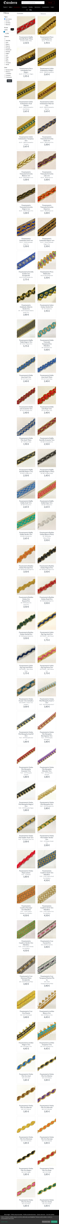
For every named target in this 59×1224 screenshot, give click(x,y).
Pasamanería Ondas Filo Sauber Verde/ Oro (47, 837)
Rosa (7, 60)
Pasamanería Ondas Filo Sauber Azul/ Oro (26, 836)
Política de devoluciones (29, 1214)
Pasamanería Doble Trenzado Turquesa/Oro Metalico (47, 343)
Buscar (50, 2)
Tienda (5, 7)
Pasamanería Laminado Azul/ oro (26, 239)
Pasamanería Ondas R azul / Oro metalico (26, 700)
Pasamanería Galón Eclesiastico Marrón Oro (47, 103)
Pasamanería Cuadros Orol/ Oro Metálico (46, 907)
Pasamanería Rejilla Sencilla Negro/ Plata (46, 470)
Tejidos (10, 7)
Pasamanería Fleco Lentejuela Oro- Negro (26, 70)
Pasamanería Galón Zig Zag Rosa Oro (47, 666)
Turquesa (8, 62)
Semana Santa (9, 69)
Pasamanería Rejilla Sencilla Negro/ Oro (26, 470)
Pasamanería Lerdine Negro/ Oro (26, 1043)
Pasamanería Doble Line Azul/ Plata (47, 376)
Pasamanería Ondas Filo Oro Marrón (26, 1106)
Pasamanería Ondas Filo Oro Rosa (26, 1201)
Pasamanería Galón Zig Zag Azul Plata (26, 666)
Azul (7, 42)
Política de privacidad (16, 1214)
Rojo (7, 59)
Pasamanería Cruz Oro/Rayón (26, 1012)
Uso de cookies (50, 1214)
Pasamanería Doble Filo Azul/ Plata (26, 439)
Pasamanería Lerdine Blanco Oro (46, 1012)
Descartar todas (46, 1221)
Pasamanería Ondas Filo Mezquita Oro (47, 803)
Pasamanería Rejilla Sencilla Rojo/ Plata (26, 38)
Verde (7, 64)
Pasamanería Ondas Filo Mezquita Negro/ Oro (26, 804)
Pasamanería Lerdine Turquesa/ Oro (46, 1043)
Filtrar (9, 81)
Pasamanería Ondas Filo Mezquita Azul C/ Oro (46, 700)
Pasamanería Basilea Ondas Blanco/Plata (47, 533)
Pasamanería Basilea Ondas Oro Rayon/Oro (26, 599)
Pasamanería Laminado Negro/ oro (46, 239)
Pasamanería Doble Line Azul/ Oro (26, 376)
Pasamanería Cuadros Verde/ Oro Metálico (26, 943)
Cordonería (24, 7)
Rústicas (8, 24)
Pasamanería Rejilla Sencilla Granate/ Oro (46, 439)
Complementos (45, 7)
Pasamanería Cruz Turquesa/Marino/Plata (46, 978)
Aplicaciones (37, 7)
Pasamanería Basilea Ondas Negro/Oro (47, 567)
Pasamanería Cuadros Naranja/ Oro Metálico (26, 907)
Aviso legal (7, 1214)
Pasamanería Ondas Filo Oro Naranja (47, 1138)
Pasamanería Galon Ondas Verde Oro (47, 306)
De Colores (9, 19)
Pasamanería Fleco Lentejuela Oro (46, 38)
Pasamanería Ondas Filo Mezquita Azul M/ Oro (26, 734)
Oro (7, 55)
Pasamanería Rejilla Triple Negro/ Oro (26, 341)
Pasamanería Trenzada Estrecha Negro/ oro (26, 207)
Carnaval (8, 75)
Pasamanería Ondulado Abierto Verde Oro (26, 307)
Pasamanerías (17, 7)
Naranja (8, 51)
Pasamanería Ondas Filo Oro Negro (26, 1169)
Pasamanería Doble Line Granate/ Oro (26, 408)
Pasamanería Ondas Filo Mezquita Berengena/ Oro (47, 734)
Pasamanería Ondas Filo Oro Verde (47, 1201)
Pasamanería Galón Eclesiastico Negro (47, 69)
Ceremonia (9, 77)
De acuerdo (54, 1221)
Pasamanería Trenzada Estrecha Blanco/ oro (26, 174)
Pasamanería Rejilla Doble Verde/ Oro (26, 533)
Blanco (7, 44)
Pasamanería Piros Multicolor (46, 273)
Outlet (52, 7)
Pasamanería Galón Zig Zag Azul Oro (47, 633)
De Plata (8, 22)
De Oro (8, 21)
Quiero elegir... (4, 1221)
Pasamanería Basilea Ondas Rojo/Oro (47, 598)
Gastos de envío (41, 1214)
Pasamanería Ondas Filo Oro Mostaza (26, 1138)
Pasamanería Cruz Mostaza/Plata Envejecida (26, 978)
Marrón (8, 46)
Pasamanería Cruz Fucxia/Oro (46, 942)
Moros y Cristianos (8, 72)
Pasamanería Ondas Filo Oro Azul (26, 1075)
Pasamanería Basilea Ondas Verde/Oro (26, 633)
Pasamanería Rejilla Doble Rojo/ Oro (47, 502)
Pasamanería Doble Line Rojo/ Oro (47, 408)
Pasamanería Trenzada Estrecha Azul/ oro (46, 138)
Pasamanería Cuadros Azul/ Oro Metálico (46, 872)
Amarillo (8, 40)
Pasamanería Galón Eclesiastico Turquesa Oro (26, 138)
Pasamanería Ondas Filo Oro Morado (47, 1106)
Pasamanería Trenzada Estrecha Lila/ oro (46, 174)
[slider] (4, 32)
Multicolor (8, 49)
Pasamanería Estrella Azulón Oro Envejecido (26, 273)
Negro (7, 53)
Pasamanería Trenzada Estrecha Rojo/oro (46, 207)
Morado (8, 48)
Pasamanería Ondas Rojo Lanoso (26, 872)
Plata (7, 57)
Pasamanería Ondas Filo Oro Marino (47, 1075)
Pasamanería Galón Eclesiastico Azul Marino (26, 103)
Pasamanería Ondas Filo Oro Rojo (47, 1169)
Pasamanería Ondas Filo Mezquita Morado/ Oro (47, 769)
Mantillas (31, 7)
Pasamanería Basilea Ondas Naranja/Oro (26, 567)
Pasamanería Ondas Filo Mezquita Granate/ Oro (26, 769)
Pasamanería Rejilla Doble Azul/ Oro (26, 502)
